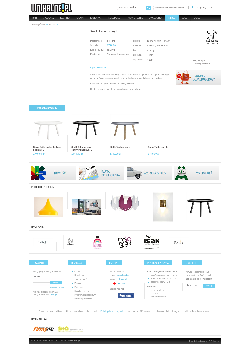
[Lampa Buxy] (124, 207)
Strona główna (38, 24)
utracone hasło (57, 287)
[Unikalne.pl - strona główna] (51, 7)
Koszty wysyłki (81, 291)
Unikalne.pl (74, 341)
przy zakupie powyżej (201, 62)
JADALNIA (48, 18)
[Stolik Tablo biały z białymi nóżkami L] (48, 129)
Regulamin (79, 275)
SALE (184, 18)
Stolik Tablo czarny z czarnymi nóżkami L (82, 148)
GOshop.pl (214, 341)
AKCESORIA (155, 18)
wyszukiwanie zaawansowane (169, 7)
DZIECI (197, 18)
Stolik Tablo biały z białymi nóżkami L (47, 148)
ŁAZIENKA (95, 18)
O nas (77, 271)
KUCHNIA (65, 18)
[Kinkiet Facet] (163, 207)
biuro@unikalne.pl (125, 275)
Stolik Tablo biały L (158, 147)
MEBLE (171, 18)
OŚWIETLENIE (135, 18)
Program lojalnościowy (85, 295)
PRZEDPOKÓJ (114, 18)
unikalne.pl (122, 279)
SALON (80, 18)
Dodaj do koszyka (192, 45)
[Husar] (48, 207)
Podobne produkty (47, 108)
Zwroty (77, 283)
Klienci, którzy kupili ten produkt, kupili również (99, 108)
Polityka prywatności (84, 299)
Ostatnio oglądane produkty (155, 108)
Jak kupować (80, 279)
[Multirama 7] (86, 207)
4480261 (122, 283)
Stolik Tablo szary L (120, 147)
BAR (34, 18)
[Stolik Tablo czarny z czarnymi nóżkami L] (87, 129)
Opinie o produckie (197, 108)
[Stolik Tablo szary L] (125, 129)
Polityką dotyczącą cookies (113, 311)
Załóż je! (53, 294)
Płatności (78, 287)
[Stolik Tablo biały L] (163, 129)
